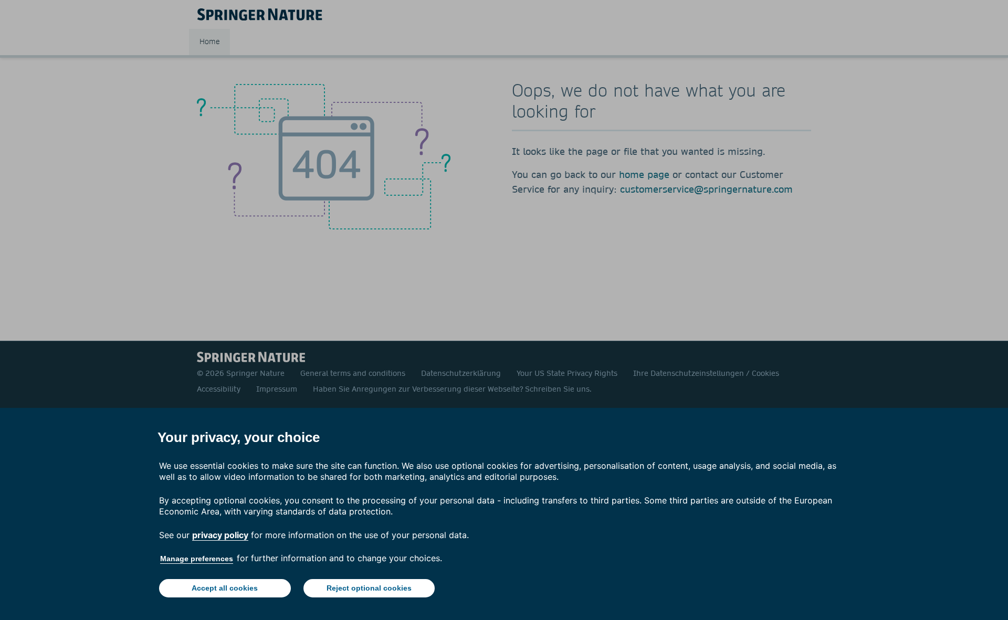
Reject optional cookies (369, 588)
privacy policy (220, 535)
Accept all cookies (225, 588)
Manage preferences (196, 558)
